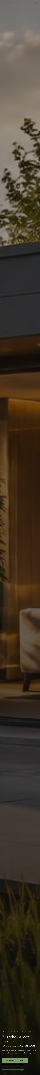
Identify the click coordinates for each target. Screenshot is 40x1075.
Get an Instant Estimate (15, 1060)
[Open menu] (36, 3)
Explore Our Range (13, 1067)
